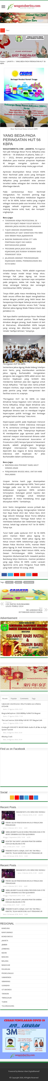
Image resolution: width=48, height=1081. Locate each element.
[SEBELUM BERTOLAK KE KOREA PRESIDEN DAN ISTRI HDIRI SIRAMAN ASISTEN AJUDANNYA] (3, 832)
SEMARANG (6, 981)
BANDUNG (6, 928)
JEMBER (4, 945)
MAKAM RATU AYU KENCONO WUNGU (30, 812)
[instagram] (36, 797)
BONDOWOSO (7, 937)
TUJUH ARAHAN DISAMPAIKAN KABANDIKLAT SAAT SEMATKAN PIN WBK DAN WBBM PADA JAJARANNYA (24, 233)
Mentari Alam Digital (25, 1071)
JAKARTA (10, 61)
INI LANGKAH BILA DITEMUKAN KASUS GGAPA (30, 610)
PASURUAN (6, 969)
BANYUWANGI (7, 932)
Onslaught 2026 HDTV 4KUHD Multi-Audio (22, 30)
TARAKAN (5, 994)
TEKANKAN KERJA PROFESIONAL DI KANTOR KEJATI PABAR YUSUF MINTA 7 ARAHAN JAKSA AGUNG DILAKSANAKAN (23, 223)
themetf (36, 1071)
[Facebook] (21, 797)
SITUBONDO (7, 990)
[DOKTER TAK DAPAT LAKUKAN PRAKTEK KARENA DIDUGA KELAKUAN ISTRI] (3, 841)
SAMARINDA (6, 977)
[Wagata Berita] (24, 6)
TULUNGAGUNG (8, 1006)
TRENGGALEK (7, 998)
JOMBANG (5, 949)
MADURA (5, 957)
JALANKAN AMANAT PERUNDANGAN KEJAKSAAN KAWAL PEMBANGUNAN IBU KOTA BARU (23, 261)
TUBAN (4, 1002)
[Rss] (12, 797)
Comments (24, 699)
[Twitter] (26, 797)
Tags (33, 699)
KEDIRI (4, 953)
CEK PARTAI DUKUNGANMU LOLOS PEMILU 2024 (17, 604)
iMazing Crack (7, 737)
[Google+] (17, 797)
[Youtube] (31, 797)
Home (2, 61)
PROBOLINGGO (8, 973)
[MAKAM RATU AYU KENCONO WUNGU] (8, 815)
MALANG (5, 961)
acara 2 (10, 582)
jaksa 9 (18, 582)
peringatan (29, 582)
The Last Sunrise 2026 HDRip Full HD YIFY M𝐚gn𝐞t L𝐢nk (22, 720)
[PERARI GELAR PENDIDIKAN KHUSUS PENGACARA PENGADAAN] (3, 823)
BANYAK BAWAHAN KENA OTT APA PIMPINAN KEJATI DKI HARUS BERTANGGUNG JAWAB (21, 242)
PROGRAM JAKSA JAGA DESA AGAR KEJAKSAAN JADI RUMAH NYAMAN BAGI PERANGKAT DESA (23, 251)
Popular (14, 699)
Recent (4, 699)
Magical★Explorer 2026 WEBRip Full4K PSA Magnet (21, 713)
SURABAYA (6, 986)
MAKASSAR (6, 965)
